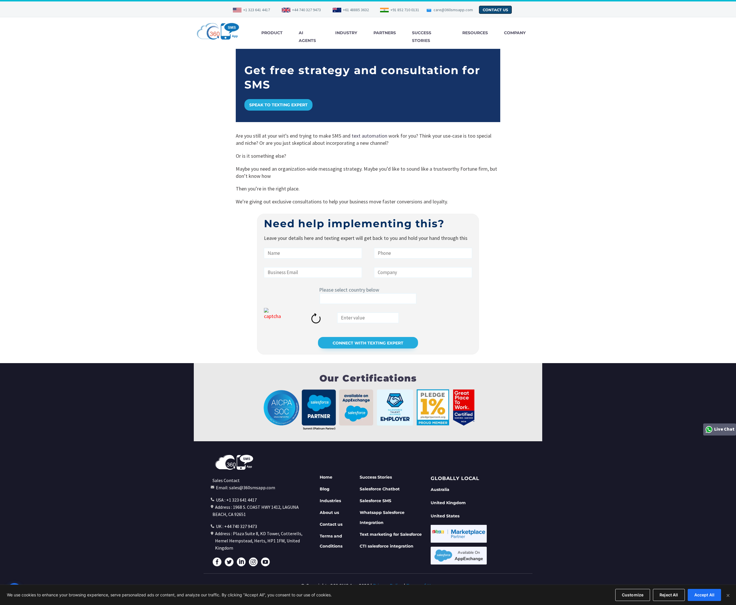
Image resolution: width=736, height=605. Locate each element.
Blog (324, 489)
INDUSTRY (346, 32)
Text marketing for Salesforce (391, 534)
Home (326, 477)
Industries (330, 500)
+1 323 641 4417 (256, 9)
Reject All (669, 594)
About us (329, 512)
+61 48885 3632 (356, 9)
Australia (440, 489)
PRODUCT (272, 32)
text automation (369, 135)
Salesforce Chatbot (380, 489)
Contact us (331, 524)
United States (445, 516)
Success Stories (376, 477)
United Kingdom (448, 502)
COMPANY (515, 32)
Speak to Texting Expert (278, 104)
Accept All (704, 594)
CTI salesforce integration (386, 546)
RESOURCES (475, 32)
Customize (632, 594)
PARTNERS (384, 32)
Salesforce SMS (375, 500)
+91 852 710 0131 (404, 9)
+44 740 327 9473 (306, 9)
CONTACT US (495, 9)
